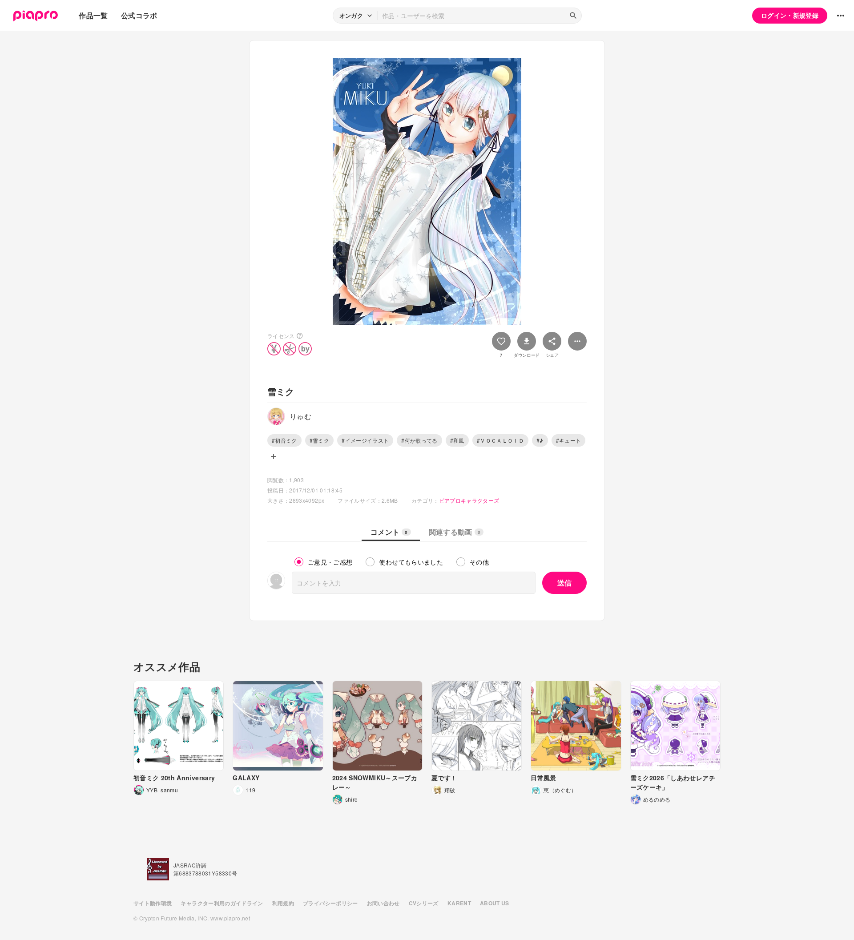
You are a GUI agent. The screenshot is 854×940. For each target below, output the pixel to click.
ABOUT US (494, 903)
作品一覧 (93, 15)
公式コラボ (139, 15)
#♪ (540, 440)
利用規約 (283, 903)
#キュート (568, 440)
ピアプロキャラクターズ (469, 500)
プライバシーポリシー (330, 903)
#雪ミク (319, 440)
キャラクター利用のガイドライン (222, 903)
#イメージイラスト (365, 440)
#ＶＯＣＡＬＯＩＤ (500, 440)
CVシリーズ (424, 903)
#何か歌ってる (419, 440)
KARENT (459, 903)
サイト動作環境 (152, 903)
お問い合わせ (383, 903)
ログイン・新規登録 (789, 15)
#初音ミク (284, 440)
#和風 (457, 440)
